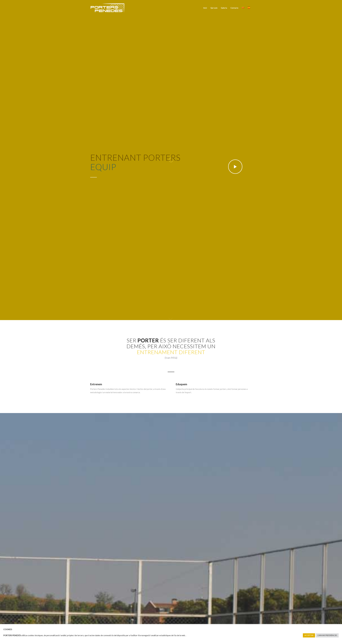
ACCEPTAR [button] (308, 635)
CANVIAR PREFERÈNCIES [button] (327, 635)
